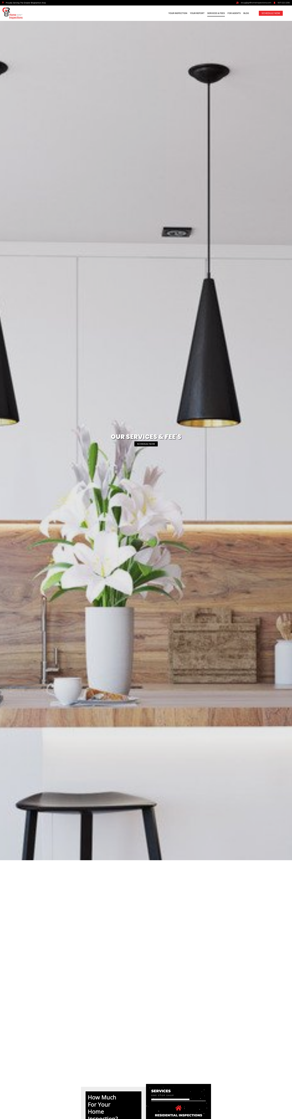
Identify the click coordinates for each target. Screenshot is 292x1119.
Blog (246, 13)
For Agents (234, 13)
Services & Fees (216, 13)
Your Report (197, 13)
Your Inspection (177, 13)
